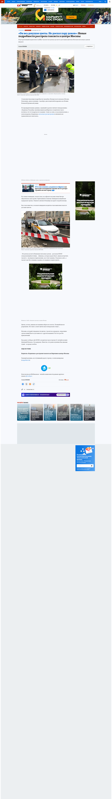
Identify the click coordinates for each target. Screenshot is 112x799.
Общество (36, 1)
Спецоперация (21, 1)
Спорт (82, 1)
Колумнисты (89, 1)
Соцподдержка (70, 1)
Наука (77, 1)
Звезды (56, 1)
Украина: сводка (45, 26)
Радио (76, 5)
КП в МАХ (52, 26)
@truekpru (29, 376)
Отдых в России (59, 26)
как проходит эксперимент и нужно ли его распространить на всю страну (51, 188)
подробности (26, 360)
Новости (26, 26)
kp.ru (67, 380)
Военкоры (38, 26)
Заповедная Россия (68, 26)
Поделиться (90, 46)
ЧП (24, 389)
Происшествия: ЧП (30, 389)
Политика (29, 1)
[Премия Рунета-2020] (37, 5)
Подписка (91, 5)
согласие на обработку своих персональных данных (83, 469)
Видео (13, 1)
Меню (2, 1)
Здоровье (62, 1)
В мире (50, 1)
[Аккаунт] (109, 1)
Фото (8, 1)
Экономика (44, 1)
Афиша (83, 26)
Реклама (83, 5)
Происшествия (77, 26)
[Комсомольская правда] (24, 5)
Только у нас (32, 26)
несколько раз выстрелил (46, 114)
